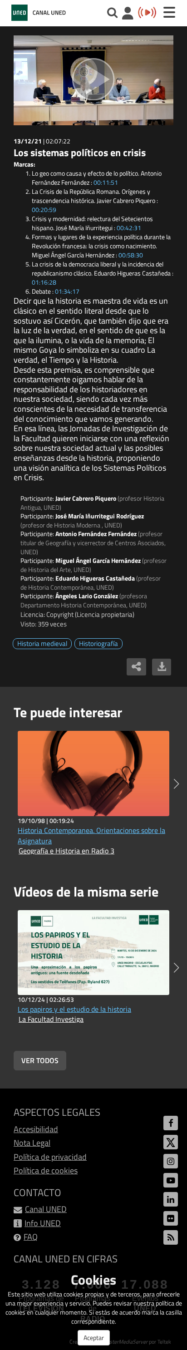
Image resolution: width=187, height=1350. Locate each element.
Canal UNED (46, 1209)
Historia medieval (42, 643)
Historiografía (98, 643)
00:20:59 (44, 209)
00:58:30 (130, 255)
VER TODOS (40, 1060)
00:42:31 (129, 227)
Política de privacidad (50, 1157)
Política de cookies (46, 1170)
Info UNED (43, 1223)
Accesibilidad (36, 1129)
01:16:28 (44, 282)
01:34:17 (67, 291)
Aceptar (94, 1337)
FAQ (31, 1237)
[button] (176, 784)
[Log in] (128, 14)
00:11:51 (106, 182)
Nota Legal (32, 1143)
